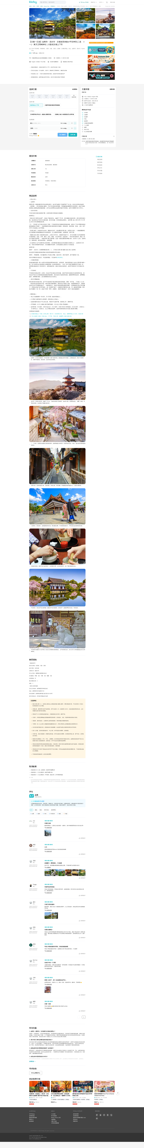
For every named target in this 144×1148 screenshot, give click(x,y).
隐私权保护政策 (33, 1117)
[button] (33, 53)
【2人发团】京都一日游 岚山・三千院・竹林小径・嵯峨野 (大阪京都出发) (51, 316)
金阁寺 (74, 48)
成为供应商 (76, 1114)
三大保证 (53, 1114)
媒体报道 (31, 1121)
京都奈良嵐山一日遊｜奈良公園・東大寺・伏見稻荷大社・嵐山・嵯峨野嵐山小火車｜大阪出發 (57, 313)
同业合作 (75, 1119)
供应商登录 (76, 1115)
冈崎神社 (53, 6)
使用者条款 (32, 1115)
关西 (38, 6)
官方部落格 (54, 1115)
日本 (34, 6)
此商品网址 (59, 257)
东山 (70, 48)
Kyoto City (46, 6)
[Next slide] (118, 1093)
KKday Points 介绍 (56, 1117)
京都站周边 (64, 48)
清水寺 (79, 48)
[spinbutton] (72, 123)
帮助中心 (31, 1119)
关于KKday (32, 1114)
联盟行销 (75, 1121)
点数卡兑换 (54, 1121)
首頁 (30, 6)
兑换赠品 (53, 1119)
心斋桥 (58, 48)
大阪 (51, 48)
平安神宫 (36, 48)
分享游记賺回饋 (55, 1123)
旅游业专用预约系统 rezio (79, 1117)
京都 (41, 6)
